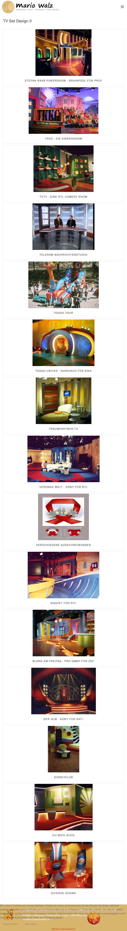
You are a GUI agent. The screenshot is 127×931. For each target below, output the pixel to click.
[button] (122, 6)
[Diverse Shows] (63, 870)
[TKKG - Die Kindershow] (63, 115)
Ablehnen (30, 924)
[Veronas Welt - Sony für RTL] (63, 464)
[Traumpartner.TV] (63, 406)
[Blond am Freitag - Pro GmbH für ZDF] (63, 638)
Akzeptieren (10, 924)
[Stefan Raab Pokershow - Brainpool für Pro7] (63, 57)
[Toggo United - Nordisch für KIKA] (63, 348)
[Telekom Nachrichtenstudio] (63, 231)
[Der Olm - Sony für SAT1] (63, 696)
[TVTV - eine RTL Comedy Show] (63, 173)
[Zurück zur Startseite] (31, 7)
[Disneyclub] (63, 754)
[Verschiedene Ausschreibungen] (63, 522)
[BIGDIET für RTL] (63, 580)
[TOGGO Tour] (63, 290)
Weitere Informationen (63, 929)
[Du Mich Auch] (63, 812)
